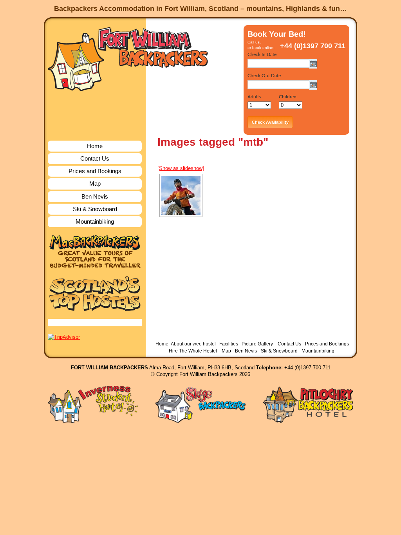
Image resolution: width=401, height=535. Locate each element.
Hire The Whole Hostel (193, 351)
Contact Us (94, 158)
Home (95, 146)
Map (95, 183)
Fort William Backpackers (128, 58)
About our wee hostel (193, 344)
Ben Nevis (94, 196)
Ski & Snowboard (95, 209)
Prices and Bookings (95, 171)
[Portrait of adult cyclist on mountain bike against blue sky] (180, 195)
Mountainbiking (95, 221)
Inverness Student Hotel (93, 404)
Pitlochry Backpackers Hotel (308, 404)
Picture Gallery (257, 344)
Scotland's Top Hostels (95, 293)
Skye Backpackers (200, 404)
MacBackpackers (95, 251)
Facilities (228, 344)
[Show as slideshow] (180, 168)
